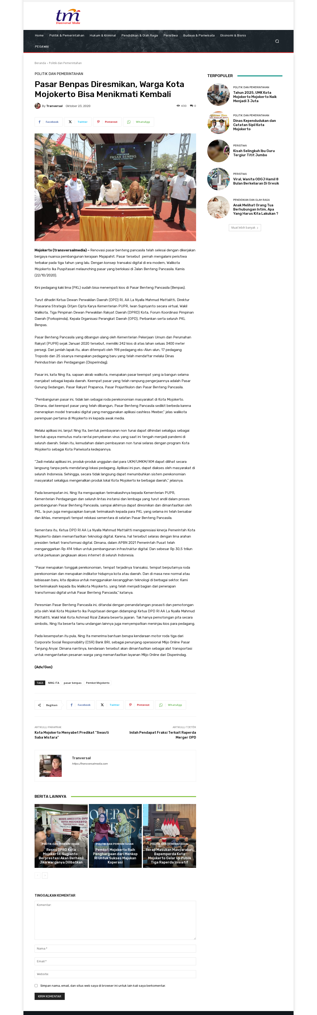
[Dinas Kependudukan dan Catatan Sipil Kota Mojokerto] (218, 122)
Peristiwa (240, 145)
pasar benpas (72, 682)
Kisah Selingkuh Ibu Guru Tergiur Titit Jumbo (254, 153)
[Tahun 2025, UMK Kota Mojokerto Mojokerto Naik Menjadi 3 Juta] (218, 94)
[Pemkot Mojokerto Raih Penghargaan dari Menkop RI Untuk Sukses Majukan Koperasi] (115, 836)
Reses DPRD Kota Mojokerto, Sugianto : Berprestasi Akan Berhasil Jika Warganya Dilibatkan (61, 856)
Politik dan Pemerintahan (65, 63)
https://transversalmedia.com (90, 763)
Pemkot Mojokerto (98, 682)
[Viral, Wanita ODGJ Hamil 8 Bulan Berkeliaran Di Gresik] (218, 179)
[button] (277, 41)
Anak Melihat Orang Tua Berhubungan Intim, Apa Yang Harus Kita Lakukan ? (255, 209)
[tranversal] (38, 106)
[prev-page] (37, 875)
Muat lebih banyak (243, 228)
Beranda (40, 63)
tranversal (54, 105)
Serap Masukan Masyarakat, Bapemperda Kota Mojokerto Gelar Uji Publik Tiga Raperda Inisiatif (170, 856)
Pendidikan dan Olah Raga (251, 200)
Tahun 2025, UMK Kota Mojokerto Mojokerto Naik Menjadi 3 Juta (255, 97)
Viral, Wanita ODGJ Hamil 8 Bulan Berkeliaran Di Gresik (256, 181)
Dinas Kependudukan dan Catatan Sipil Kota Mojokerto (254, 125)
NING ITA (53, 682)
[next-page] (45, 875)
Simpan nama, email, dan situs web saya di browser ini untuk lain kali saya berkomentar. (103, 985)
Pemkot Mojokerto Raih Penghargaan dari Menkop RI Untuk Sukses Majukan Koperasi (115, 856)
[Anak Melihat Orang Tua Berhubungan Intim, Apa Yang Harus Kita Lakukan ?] (218, 207)
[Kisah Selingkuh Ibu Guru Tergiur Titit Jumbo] (218, 150)
